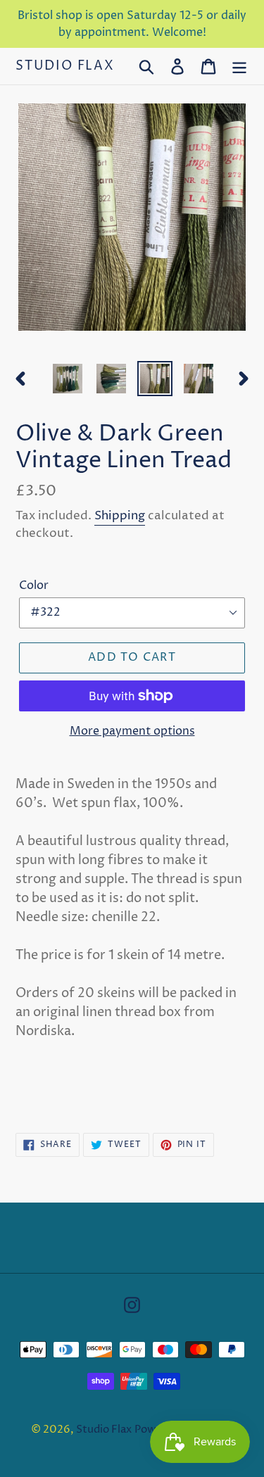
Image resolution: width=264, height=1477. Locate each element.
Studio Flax (65, 66)
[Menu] (239, 65)
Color (34, 585)
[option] (67, 378)
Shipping (119, 515)
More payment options (132, 731)
